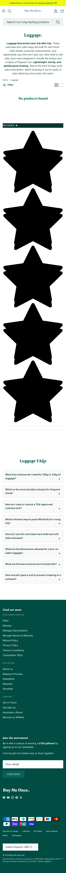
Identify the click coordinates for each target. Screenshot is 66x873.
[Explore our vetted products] (11, 11)
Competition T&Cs (13, 655)
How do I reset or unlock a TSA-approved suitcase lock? (29, 506)
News (5, 835)
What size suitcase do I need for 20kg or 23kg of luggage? (33, 476)
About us (8, 668)
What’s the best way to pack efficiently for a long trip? (33, 521)
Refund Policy (10, 640)
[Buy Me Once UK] (33, 11)
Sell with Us (9, 707)
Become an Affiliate (13, 717)
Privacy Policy (10, 645)
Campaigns (16, 835)
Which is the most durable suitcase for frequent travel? (32, 491)
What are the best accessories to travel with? (31, 564)
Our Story (9, 663)
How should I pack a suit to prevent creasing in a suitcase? (33, 577)
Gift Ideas (38, 831)
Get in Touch (10, 702)
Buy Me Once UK (17, 855)
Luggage (14, 80)
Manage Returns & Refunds (18, 635)
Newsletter (9, 678)
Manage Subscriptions (15, 630)
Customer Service (13, 615)
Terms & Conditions (13, 650)
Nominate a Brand (13, 712)
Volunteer (8, 688)
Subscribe (13, 774)
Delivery (7, 625)
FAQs (5, 620)
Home (5, 80)
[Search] (58, 22)
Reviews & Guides (10, 831)
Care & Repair (52, 831)
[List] (61, 85)
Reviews (10, 125)
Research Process (13, 674)
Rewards (7, 683)
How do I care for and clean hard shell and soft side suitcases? (31, 536)
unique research (45, 3)
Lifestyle (26, 831)
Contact (8, 697)
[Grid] (56, 85)
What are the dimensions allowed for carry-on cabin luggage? (31, 551)
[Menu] (3, 11)
